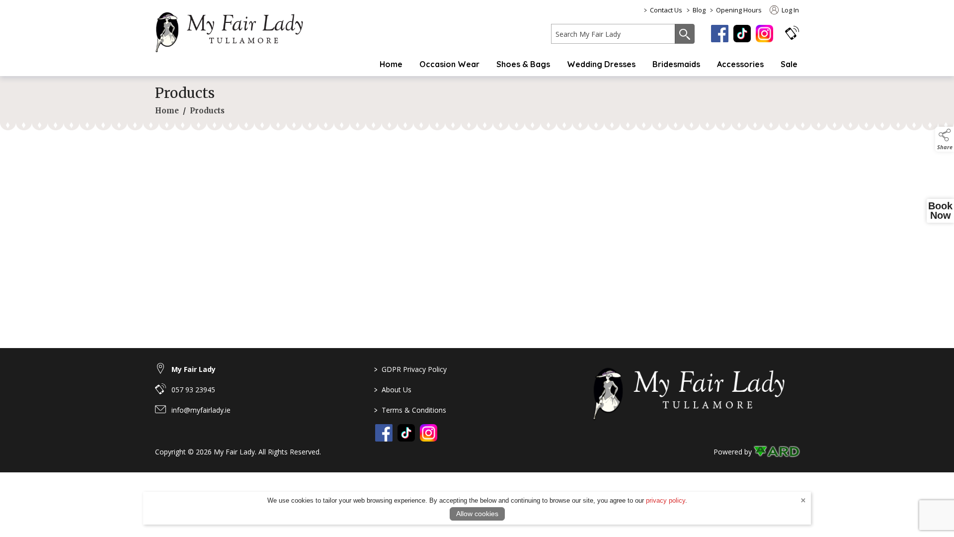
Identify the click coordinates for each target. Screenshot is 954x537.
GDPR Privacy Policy (410, 369)
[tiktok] (742, 33)
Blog (699, 9)
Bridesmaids (676, 64)
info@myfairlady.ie (201, 410)
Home (391, 64)
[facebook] (719, 33)
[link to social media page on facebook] (384, 433)
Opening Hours (739, 9)
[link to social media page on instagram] (428, 433)
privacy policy (665, 500)
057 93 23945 (193, 389)
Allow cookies (477, 514)
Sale (789, 64)
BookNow (940, 210)
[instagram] (764, 33)
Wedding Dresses (601, 64)
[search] (613, 34)
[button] (792, 32)
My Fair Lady (193, 369)
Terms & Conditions (410, 410)
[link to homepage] (234, 30)
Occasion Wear (449, 64)
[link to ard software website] (776, 451)
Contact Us (666, 9)
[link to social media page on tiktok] (406, 433)
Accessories (740, 64)
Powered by (733, 451)
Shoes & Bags (523, 64)
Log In (789, 9)
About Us (392, 389)
